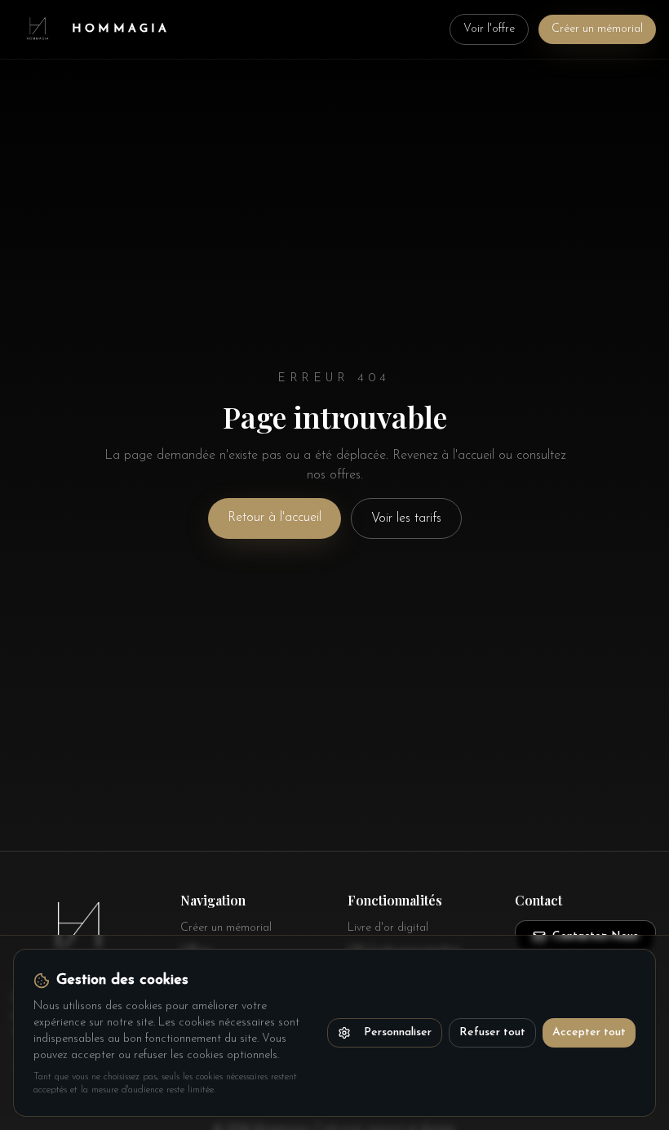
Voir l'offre (489, 29)
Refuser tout (492, 1032)
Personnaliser (398, 1032)
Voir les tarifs (406, 518)
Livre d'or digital (388, 928)
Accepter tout (589, 1032)
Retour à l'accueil (274, 517)
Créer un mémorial (597, 29)
